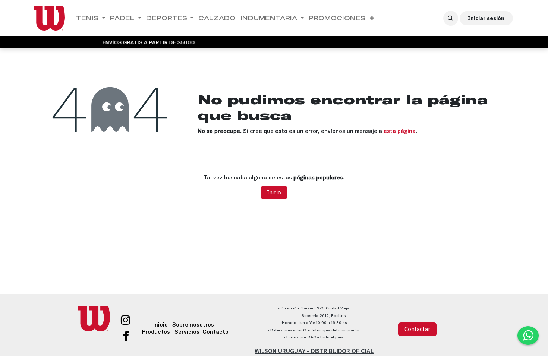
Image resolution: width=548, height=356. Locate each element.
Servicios (186, 331)
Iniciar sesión (486, 18)
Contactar (417, 329)
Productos (156, 331)
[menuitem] (91, 18)
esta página (400, 130)
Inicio (274, 192)
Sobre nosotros (193, 324)
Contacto (215, 331)
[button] (450, 18)
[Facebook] (125, 336)
